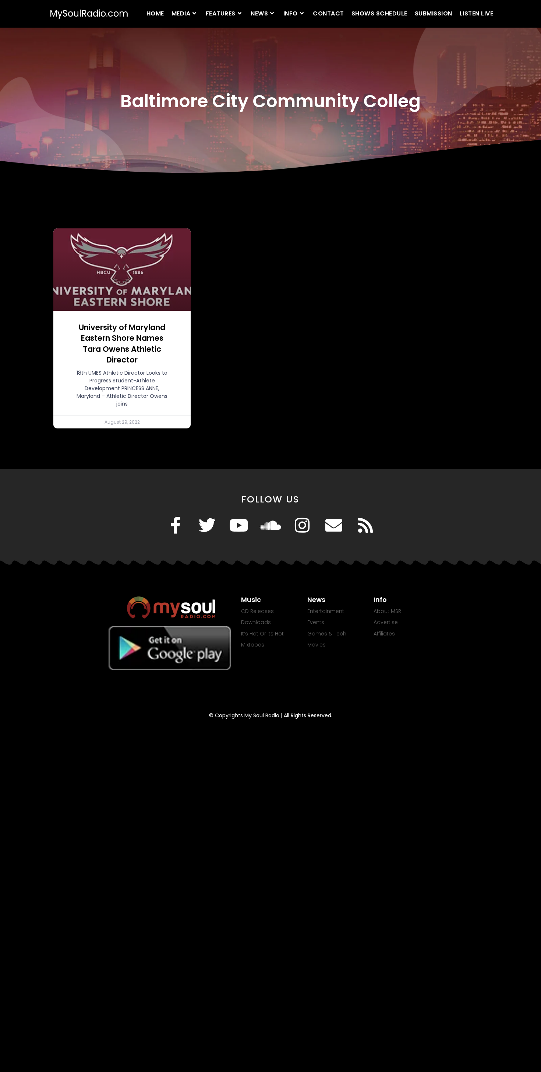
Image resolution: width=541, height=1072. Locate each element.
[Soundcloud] (270, 525)
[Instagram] (302, 525)
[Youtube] (238, 525)
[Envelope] (333, 525)
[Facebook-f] (175, 525)
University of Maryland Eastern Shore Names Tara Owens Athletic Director (122, 343)
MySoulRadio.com (89, 13)
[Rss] (365, 525)
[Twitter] (207, 525)
